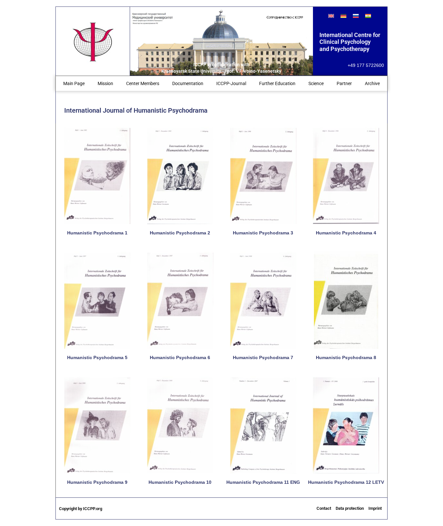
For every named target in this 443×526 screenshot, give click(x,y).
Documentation (187, 83)
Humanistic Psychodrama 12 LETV (346, 482)
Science (316, 83)
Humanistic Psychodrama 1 (97, 232)
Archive (372, 83)
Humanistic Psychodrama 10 (180, 482)
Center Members (142, 83)
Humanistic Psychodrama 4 (346, 232)
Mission (105, 83)
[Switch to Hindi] (368, 16)
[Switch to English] (331, 16)
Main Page (74, 83)
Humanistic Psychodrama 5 (97, 357)
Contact (324, 508)
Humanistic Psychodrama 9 (97, 482)
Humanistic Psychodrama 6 (180, 357)
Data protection (350, 508)
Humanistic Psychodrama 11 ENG (263, 482)
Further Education (277, 83)
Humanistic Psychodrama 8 (346, 357)
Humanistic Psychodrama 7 (263, 357)
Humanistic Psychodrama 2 (180, 232)
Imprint (375, 508)
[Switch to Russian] (356, 16)
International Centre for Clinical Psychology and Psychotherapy (349, 41)
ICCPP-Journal (231, 83)
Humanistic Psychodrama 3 (263, 232)
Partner (344, 83)
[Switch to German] (343, 16)
